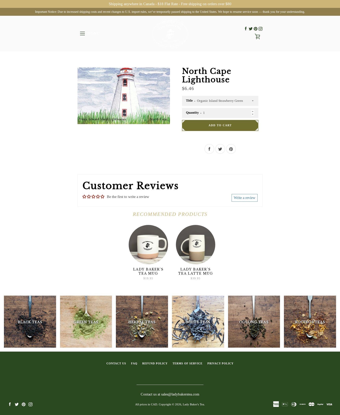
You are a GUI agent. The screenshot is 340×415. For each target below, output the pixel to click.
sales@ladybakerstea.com (180, 394)
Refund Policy (155, 363)
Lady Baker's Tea (193, 404)
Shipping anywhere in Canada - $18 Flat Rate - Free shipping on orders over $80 (170, 4)
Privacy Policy (220, 363)
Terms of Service (187, 363)
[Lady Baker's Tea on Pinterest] (256, 29)
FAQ (134, 363)
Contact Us (116, 363)
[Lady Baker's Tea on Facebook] (246, 29)
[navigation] (82, 33)
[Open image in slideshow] (124, 95)
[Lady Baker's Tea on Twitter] (251, 29)
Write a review (244, 198)
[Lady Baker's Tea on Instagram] (260, 29)
